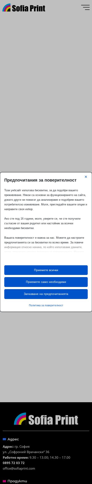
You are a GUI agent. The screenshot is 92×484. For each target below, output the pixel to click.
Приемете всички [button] (46, 270)
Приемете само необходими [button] (46, 282)
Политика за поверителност (46, 305)
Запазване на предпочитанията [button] (46, 294)
